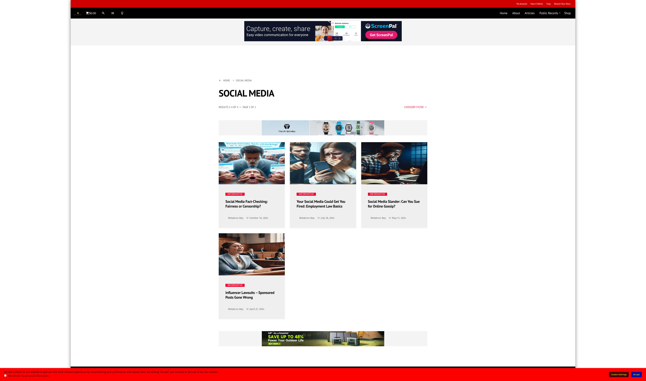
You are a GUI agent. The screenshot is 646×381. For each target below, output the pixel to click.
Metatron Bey (235, 217)
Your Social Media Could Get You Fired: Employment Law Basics (321, 204)
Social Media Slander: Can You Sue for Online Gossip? (394, 204)
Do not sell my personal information (28, 375)
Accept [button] (636, 374)
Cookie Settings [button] (619, 374)
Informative (235, 194)
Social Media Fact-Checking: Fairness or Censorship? (246, 204)
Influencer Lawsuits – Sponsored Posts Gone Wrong (249, 295)
